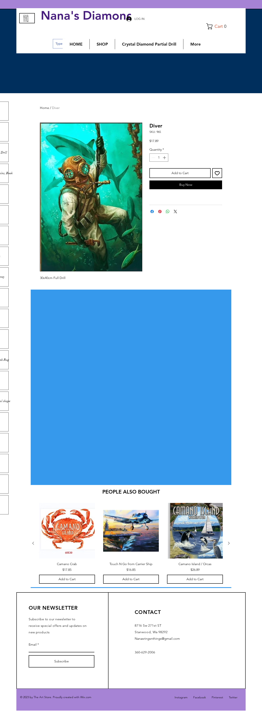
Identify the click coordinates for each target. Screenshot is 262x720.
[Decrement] (153, 157)
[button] (217, 26)
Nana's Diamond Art (100, 15)
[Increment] (165, 157)
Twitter (233, 697)
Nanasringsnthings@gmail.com (157, 638)
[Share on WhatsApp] (167, 211)
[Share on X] (175, 211)
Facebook (199, 697)
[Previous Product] (33, 543)
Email (33, 644)
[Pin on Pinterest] (159, 211)
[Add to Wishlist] (217, 173)
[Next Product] (228, 543)
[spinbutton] (159, 157)
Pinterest (217, 697)
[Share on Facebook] (152, 211)
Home (44, 108)
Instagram (181, 697)
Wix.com (85, 697)
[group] (131, 543)
